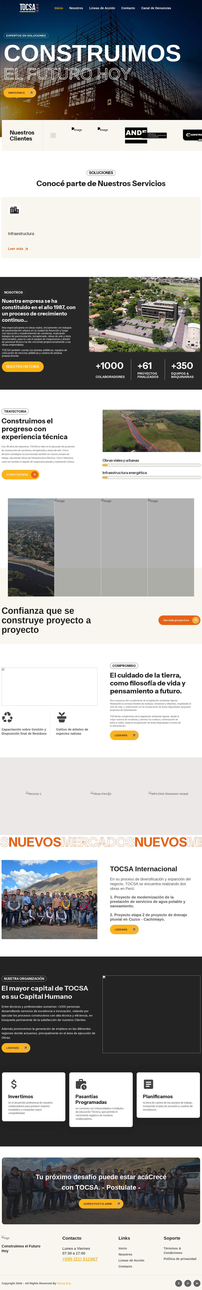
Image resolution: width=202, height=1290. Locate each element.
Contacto (128, 8)
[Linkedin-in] (196, 1283)
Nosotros (76, 8)
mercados (153, 842)
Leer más (15, 249)
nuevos (90, 842)
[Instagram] (187, 1283)
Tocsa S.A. (64, 1283)
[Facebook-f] (178, 1283)
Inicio (59, 8)
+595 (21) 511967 (80, 1259)
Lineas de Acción (102, 8)
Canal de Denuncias (156, 8)
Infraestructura (21, 233)
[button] (4, 794)
